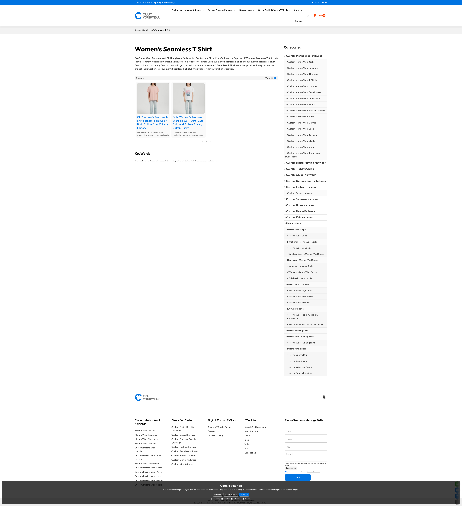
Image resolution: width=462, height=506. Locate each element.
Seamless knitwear (142, 161)
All (143, 30)
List (272, 78)
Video (247, 444)
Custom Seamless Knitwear (185, 451)
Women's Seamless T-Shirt (160, 161)
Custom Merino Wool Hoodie (145, 449)
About (297, 10)
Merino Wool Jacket (145, 430)
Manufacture (251, 431)
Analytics (226, 499)
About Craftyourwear (255, 427)
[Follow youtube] (324, 397)
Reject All (217, 494)
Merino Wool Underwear (147, 463)
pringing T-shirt (178, 161)
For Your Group (215, 435)
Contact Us (250, 452)
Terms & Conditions (313, 472)
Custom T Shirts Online (219, 427)
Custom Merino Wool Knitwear (186, 10)
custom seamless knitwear (207, 161)
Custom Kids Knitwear (182, 464)
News (247, 435)
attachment (292, 468)
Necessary (216, 499)
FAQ (246, 448)
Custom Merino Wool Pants (148, 471)
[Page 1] (202, 142)
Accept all (244, 494)
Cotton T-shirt (190, 161)
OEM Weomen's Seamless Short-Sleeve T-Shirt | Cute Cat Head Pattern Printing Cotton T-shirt (188, 122)
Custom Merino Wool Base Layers (148, 457)
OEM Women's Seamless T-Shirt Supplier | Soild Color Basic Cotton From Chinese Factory (152, 122)
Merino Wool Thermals (146, 439)
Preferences (237, 499)
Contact (298, 21)
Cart (321, 15)
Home (137, 30)
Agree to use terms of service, (303, 472)
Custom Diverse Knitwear (220, 10)
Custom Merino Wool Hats (148, 476)
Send (297, 477)
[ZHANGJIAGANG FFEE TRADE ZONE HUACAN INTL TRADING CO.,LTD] (147, 15)
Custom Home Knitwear (183, 455)
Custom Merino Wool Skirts (148, 467)
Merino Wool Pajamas (146, 434)
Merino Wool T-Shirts (145, 443)
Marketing (247, 499)
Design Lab (213, 431)
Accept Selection (231, 494)
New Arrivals (245, 10)
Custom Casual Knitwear (183, 434)
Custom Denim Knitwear (183, 459)
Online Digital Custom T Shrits (273, 10)
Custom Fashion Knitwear (184, 446)
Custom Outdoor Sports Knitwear (183, 441)
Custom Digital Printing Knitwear (183, 429)
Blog (246, 439)
